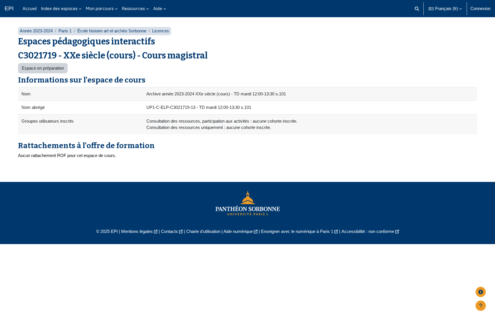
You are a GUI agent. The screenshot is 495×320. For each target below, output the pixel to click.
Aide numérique (238, 231)
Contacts (169, 231)
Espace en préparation (43, 68)
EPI (9, 8)
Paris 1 (65, 30)
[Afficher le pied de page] (481, 306)
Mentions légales (137, 231)
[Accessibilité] (481, 292)
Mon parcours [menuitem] (100, 8)
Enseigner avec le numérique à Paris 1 (297, 231)
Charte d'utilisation (203, 231)
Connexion (480, 8)
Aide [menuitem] (157, 8)
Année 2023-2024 (36, 30)
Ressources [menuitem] (133, 8)
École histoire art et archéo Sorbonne (111, 30)
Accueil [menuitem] (30, 8)
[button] (417, 8)
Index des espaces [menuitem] (59, 8)
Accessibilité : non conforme (367, 231)
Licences (160, 30)
